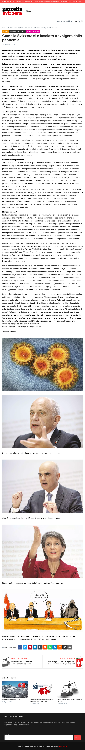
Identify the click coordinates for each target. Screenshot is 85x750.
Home (4, 28)
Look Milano (63, 746)
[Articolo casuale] (76, 21)
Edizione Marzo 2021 (17, 31)
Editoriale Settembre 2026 (11, 699)
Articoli (5, 31)
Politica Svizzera (13, 28)
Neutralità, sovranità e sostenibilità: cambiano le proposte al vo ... (42, 700)
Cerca (6, 734)
